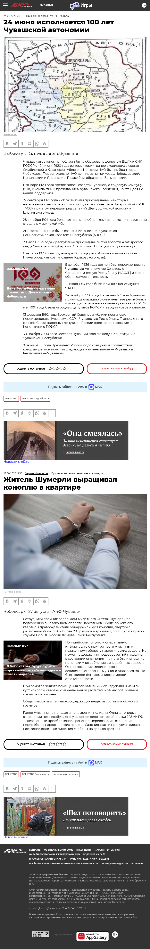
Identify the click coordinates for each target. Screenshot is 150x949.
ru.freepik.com (12, 591)
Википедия (10, 134)
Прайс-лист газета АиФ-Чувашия (89, 859)
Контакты (35, 850)
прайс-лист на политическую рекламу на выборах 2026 (63, 863)
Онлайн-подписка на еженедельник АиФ (54, 854)
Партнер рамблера (63, 934)
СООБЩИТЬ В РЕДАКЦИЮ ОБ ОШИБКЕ (122, 863)
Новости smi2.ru (16, 461)
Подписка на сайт (94, 854)
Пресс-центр (83, 850)
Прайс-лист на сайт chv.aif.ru (47, 859)
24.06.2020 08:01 (13, 15)
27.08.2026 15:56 (13, 473)
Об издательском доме (58, 850)
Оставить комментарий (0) (117, 368)
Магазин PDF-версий (107, 850)
